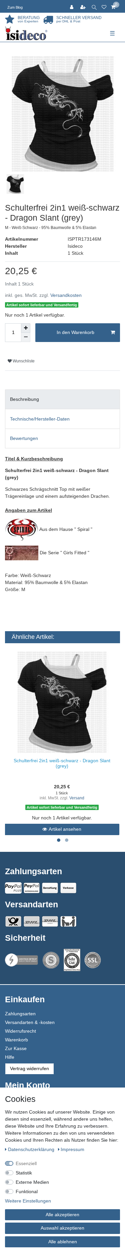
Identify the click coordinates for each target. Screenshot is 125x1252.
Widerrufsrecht (20, 1031)
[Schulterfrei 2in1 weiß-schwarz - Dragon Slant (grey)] (62, 702)
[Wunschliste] (104, 6)
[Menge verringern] (25, 337)
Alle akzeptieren (62, 1214)
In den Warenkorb (75, 332)
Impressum (72, 1149)
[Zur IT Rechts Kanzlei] (21, 959)
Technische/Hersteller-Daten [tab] (40, 419)
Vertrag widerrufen (29, 1068)
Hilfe (9, 1057)
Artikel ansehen (65, 829)
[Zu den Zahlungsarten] (68, 888)
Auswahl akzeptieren (62, 1228)
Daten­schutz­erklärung (32, 1149)
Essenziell (26, 1163)
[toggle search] (94, 6)
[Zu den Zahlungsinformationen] (50, 888)
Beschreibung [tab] (24, 399)
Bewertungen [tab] (24, 438)
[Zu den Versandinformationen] (13, 921)
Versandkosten (66, 295)
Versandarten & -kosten (30, 1022)
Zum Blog (15, 7)
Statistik (24, 1172)
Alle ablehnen (62, 1241)
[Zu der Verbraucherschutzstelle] (72, 960)
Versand (76, 798)
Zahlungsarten (20, 1013)
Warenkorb (16, 1039)
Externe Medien (32, 1182)
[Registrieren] (83, 6)
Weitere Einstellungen (28, 1201)
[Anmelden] (72, 6)
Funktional (27, 1191)
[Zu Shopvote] (51, 960)
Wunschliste (23, 361)
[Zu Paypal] (13, 888)
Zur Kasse (16, 1048)
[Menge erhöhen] (25, 328)
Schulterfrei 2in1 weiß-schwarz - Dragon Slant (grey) (62, 763)
